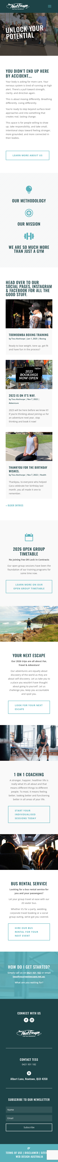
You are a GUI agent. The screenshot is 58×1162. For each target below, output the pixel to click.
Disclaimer (32, 1153)
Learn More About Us (28, 155)
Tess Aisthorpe (18, 338)
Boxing (42, 338)
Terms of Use (14, 1153)
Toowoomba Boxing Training (28, 335)
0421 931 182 (34, 972)
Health (43, 474)
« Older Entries (14, 505)
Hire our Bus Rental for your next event (26, 931)
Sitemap (46, 1153)
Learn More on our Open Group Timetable (29, 586)
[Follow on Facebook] (26, 1020)
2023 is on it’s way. (22, 395)
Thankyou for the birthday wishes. (28, 469)
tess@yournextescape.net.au (29, 976)
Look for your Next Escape (29, 707)
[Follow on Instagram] (32, 1020)
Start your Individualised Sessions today (25, 814)
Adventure (14, 403)
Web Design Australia (29, 1156)
